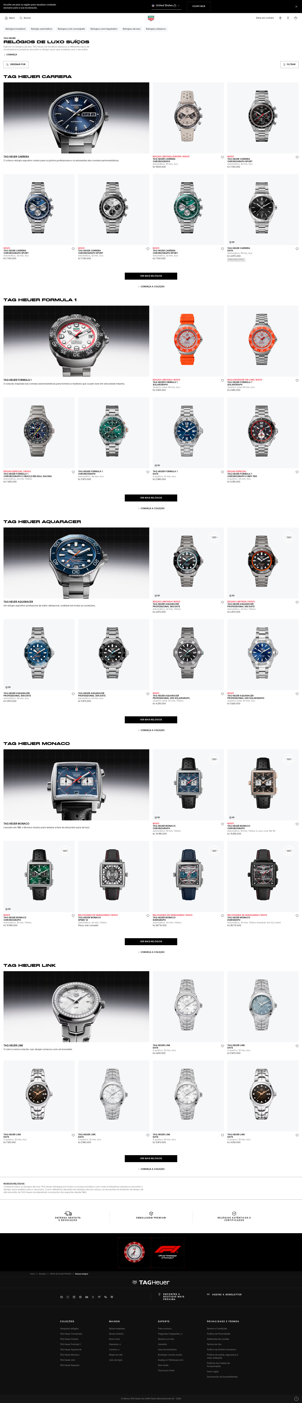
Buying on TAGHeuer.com (170, 1360)
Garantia (162, 1344)
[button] (288, 18)
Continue (201, 6)
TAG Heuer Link (67, 1360)
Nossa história (116, 1334)
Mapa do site (116, 1355)
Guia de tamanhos (167, 1350)
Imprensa (114, 1344)
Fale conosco (165, 1329)
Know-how (114, 1339)
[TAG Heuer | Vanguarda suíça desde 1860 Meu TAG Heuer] (151, 1282)
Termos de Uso (214, 1344)
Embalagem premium (151, 1218)
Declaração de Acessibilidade (222, 1377)
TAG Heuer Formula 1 (70, 1344)
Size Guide (163, 1365)
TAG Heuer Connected (71, 1334)
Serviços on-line (166, 1339)
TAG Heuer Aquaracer (71, 1350)
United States (164, 5)
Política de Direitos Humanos (221, 1350)
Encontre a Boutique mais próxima (173, 1297)
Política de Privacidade (218, 1334)
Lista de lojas (115, 1360)
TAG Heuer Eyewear (70, 1365)
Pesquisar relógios (69, 1329)
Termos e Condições (217, 1329)
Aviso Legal (212, 1372)
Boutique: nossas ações (170, 1355)
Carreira (113, 1350)
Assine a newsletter (227, 1295)
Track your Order (166, 1371)
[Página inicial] (151, 18)
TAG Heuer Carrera (69, 1339)
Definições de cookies (218, 1339)
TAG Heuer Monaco (70, 1355)
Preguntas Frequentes (169, 1334)
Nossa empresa (117, 1329)
